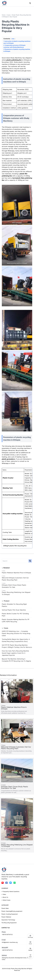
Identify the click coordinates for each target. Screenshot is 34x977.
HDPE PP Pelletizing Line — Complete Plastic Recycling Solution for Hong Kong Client (16, 633)
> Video (3, 894)
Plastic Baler (5, 908)
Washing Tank (8, 488)
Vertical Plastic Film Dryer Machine (14, 610)
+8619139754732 (7, 934)
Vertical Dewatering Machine (13, 495)
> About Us (4, 897)
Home (3, 15)
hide (13, 38)
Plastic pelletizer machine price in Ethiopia (16, 573)
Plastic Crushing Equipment (9, 914)
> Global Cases (5, 900)
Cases (3, 583)
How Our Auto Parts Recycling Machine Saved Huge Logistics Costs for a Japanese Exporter (15, 653)
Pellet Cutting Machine (11, 539)
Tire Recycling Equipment (9, 922)
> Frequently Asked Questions (10, 891)
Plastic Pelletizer (6, 917)
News (3, 570)
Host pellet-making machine (13, 513)
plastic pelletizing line (14, 60)
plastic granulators (8, 459)
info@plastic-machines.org (10, 942)
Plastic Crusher (8, 478)
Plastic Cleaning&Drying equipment (11, 911)
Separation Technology (8, 920)
